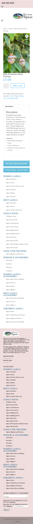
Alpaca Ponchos (11, 189)
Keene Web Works (18, 519)
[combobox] (15, 496)
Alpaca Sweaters (11, 179)
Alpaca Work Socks (12, 247)
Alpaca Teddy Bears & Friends (15, 315)
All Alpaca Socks (11, 216)
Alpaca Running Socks (13, 233)
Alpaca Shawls (10, 193)
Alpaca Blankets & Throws (14, 318)
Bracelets (9, 264)
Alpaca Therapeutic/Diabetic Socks (17, 244)
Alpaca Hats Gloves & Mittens (15, 279)
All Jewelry (9, 260)
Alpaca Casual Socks (12, 223)
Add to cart (18, 85)
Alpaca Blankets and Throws (15, 254)
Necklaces (9, 271)
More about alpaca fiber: (11, 98)
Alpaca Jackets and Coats (14, 210)
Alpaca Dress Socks (12, 227)
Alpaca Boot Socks (12, 220)
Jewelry (10, 28)
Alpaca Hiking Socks (12, 230)
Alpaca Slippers (10, 289)
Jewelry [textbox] (15, 497)
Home (5, 28)
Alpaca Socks (10, 182)
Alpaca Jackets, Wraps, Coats (15, 186)
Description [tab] (9, 106)
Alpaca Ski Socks (11, 237)
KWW (17, 521)
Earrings (21, 96)
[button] (26, 36)
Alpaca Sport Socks (12, 240)
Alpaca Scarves (10, 196)
